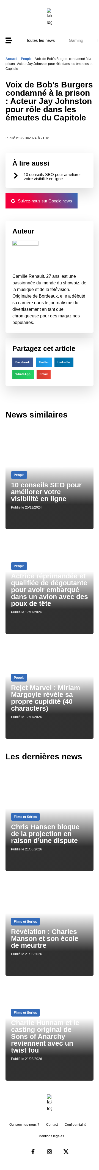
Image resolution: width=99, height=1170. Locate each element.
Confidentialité (75, 1125)
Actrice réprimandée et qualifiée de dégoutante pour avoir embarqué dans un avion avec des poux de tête (49, 589)
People (26, 59)
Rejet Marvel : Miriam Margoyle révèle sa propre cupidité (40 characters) (45, 698)
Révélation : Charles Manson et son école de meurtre (44, 938)
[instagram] (49, 1151)
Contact (52, 1125)
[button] (22, 362)
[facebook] (33, 1151)
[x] (66, 1151)
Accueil (11, 59)
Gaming (76, 40)
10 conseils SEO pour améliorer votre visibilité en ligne (52, 176)
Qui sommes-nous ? (24, 1125)
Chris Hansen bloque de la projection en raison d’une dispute (45, 833)
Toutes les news (40, 40)
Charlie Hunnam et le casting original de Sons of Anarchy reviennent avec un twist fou (45, 1036)
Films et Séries (25, 817)
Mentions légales (51, 1136)
